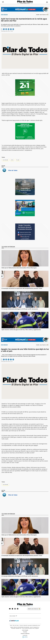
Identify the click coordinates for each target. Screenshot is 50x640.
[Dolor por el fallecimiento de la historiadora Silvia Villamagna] (25, 258)
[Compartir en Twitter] (8, 29)
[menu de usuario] (47, 2)
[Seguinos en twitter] (12, 609)
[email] (11, 29)
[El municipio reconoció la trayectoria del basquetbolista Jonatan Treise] (25, 279)
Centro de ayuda (25, 630)
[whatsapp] (4, 29)
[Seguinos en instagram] (15, 609)
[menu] (3, 2)
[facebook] (6, 29)
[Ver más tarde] (1, 29)
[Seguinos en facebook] (17, 609)
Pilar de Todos (12, 170)
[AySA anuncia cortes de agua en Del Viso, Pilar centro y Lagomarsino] (25, 320)
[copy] (13, 29)
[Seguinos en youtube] (10, 609)
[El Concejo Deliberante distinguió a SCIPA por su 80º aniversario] (25, 299)
